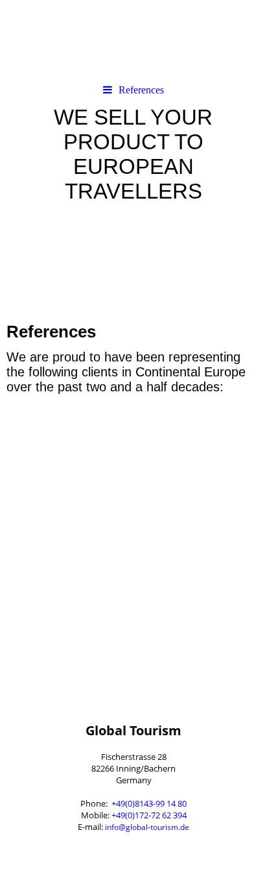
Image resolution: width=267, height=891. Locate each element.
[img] (133, 39)
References (141, 89)
